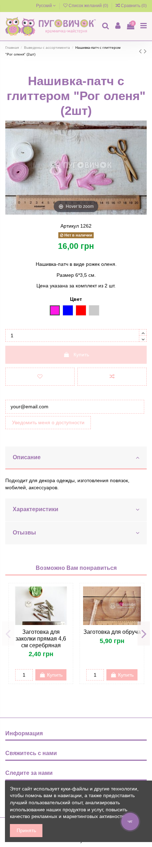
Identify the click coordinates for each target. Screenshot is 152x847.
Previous (8, 633)
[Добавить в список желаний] (40, 377)
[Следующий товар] (145, 51)
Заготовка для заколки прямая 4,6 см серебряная (41, 638)
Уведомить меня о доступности (48, 422)
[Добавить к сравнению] (112, 377)
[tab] (76, 458)
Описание (27, 457)
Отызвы (24, 533)
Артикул (69, 226)
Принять (26, 830)
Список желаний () (88, 5)
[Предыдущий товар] (141, 51)
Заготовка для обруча (112, 632)
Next (144, 633)
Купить (81, 354)
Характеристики (35, 509)
